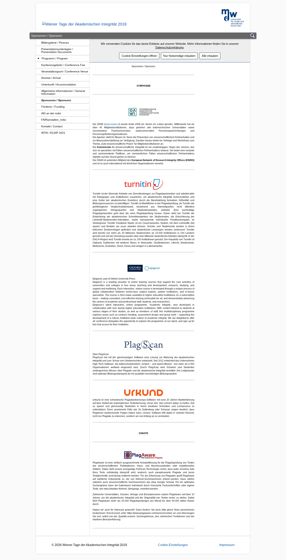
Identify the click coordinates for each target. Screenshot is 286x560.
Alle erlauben (210, 55)
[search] (252, 35)
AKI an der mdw (51, 113)
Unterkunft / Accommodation (58, 84)
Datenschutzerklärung (169, 47)
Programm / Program (55, 58)
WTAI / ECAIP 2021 (53, 132)
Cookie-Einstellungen (173, 545)
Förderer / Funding (53, 106)
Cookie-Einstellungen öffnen (139, 55)
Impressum (226, 545)
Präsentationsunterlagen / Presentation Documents (57, 50)
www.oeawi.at (112, 124)
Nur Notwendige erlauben (179, 55)
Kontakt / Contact (51, 126)
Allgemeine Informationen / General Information (63, 92)
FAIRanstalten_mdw (53, 119)
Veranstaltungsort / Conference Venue (64, 71)
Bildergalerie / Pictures (55, 42)
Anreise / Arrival (51, 77)
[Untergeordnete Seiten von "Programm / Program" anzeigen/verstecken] (38, 58)
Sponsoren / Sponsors (56, 100)
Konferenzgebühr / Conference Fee (63, 65)
